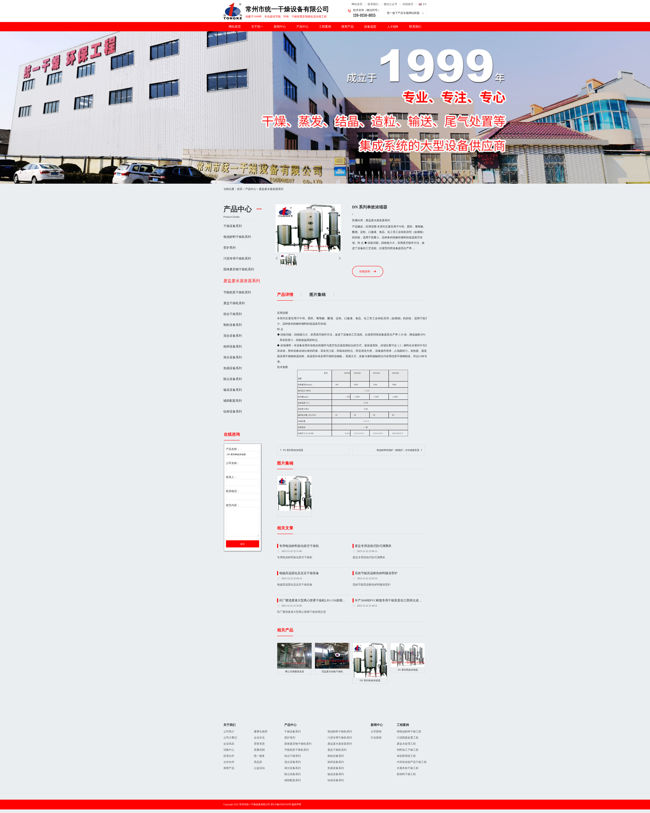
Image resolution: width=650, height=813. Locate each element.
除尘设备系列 (232, 379)
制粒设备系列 (232, 325)
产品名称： (233, 449)
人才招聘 (392, 26)
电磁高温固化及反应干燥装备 (299, 573)
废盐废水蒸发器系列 (271, 189)
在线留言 (408, 4)
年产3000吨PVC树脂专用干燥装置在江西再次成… (388, 600)
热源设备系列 (232, 368)
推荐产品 (347, 26)
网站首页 (357, 4)
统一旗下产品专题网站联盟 (403, 13)
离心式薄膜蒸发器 (294, 671)
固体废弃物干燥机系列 (238, 269)
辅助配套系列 (232, 400)
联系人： (231, 477)
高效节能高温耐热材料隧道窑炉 (376, 573)
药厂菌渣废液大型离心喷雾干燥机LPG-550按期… (312, 600)
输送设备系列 (232, 390)
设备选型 (370, 26)
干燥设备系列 (232, 226)
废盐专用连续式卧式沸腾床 (373, 546)
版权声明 (296, 804)
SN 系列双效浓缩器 (293, 450)
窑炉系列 (229, 247)
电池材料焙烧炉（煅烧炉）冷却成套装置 (398, 450)
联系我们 (373, 4)
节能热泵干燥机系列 (237, 292)
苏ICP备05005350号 (281, 804)
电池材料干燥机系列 (237, 237)
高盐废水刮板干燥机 (332, 671)
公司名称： (233, 463)
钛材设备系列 (232, 411)
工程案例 (325, 26)
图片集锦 (317, 294)
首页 (239, 189)
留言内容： (233, 505)
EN (425, 4)
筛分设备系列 (232, 357)
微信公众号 (390, 4)
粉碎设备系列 (232, 346)
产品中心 (302, 26)
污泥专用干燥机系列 (237, 258)
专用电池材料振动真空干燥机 (299, 546)
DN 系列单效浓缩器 (370, 680)
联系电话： (233, 491)
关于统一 (257, 26)
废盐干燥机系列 (234, 303)
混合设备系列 (232, 335)
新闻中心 (280, 26)
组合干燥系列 (232, 314)
